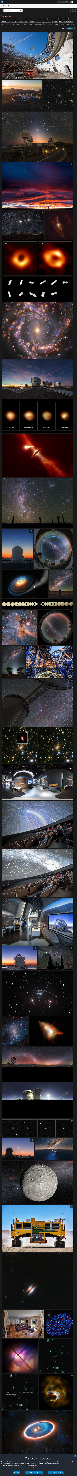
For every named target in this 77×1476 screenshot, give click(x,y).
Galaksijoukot (23, 21)
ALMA (22, 19)
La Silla (38, 21)
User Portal (66, 2)
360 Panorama (15, 19)
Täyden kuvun (5, 21)
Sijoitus (69, 28)
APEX (27, 19)
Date (74, 28)
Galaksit (14, 21)
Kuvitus (32, 21)
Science (60, 2)
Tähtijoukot (48, 24)
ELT (45, 19)
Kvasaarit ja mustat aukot (24, 24)
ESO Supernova (52, 19)
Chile (31, 19)
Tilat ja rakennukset (7, 24)
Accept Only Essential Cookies (34, 1472)
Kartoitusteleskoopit (67, 24)
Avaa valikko (7, 6)
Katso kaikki (5, 19)
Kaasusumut (47, 21)
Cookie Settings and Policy (55, 1472)
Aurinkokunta (38, 24)
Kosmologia (39, 19)
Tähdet (56, 24)
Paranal (54, 21)
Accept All (17, 1472)
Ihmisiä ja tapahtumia (65, 21)
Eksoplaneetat (63, 19)
